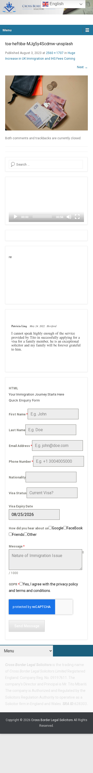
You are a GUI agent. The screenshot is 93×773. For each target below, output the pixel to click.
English (56, 4)
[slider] (42, 216)
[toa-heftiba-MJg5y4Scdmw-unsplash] (46, 102)
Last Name (17, 430)
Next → (82, 67)
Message (17, 546)
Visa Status (18, 493)
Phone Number (21, 461)
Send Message (26, 626)
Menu (7, 30)
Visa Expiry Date (21, 506)
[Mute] (69, 216)
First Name (18, 414)
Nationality (17, 477)
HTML (13, 388)
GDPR (14, 584)
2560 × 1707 (55, 53)
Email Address (20, 446)
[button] (46, 200)
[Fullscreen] (77, 216)
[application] (46, 201)
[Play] (15, 216)
